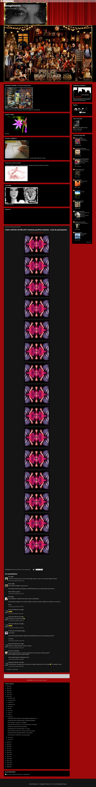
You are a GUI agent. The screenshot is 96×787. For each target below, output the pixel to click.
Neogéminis (12, 5)
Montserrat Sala (12, 650)
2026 (8, 686)
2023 (8, 692)
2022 (8, 694)
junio (9, 710)
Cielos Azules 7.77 (79, 169)
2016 (8, 750)
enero (9, 739)
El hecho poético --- (85, 223)
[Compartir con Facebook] (40, 569)
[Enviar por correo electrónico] (36, 569)
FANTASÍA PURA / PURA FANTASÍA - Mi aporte (19, 728)
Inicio (38, 676)
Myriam (10, 583)
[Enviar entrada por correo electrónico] (33, 569)
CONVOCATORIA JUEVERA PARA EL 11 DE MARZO (20, 732)
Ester (9, 576)
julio (9, 708)
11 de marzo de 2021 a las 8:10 (15, 606)
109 (81, 202)
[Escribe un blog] (38, 569)
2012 (8, 758)
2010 (8, 762)
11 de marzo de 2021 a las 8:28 (15, 620)
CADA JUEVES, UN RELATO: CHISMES (17, 722)
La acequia (77, 190)
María (9, 596)
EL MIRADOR (78, 180)
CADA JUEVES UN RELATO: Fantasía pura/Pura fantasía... (22, 730)
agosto (9, 706)
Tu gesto (82, 191)
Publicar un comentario (12, 669)
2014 (8, 754)
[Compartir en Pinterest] (42, 569)
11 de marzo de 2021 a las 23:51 (16, 640)
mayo (9, 712)
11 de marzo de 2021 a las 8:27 (15, 613)
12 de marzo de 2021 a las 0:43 (16, 647)
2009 (8, 764)
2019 (8, 744)
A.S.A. (82, 170)
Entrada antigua (64, 676)
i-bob (51, 784)
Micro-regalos (78, 232)
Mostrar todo (88, 242)
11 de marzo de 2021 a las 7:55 (15, 593)
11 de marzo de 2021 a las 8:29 (15, 627)
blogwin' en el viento (80, 222)
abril (9, 714)
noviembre (10, 700)
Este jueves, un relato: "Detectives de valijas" (85, 161)
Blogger (65, 784)
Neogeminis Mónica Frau (14, 609)
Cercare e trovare (79, 201)
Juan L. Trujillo (78, 138)
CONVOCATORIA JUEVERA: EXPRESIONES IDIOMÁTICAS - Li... (23, 718)
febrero (10, 737)
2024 (8, 690)
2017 (8, 748)
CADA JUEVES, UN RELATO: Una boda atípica (19, 735)
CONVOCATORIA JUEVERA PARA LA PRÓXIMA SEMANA (21, 720)
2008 (8, 766)
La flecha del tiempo (85, 149)
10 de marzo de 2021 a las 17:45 (16, 580)
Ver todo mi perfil (77, 130)
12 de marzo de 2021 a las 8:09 (16, 666)
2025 (8, 688)
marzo (9, 716)
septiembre (11, 704)
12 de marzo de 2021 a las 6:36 (16, 659)
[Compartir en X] (39, 569)
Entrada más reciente (11, 676)
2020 (8, 742)
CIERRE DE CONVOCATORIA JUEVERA (17, 726)
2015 (8, 752)
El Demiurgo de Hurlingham (15, 630)
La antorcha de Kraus (80, 148)
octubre (10, 702)
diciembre (10, 698)
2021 (8, 696)
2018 (8, 746)
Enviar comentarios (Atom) (40, 680)
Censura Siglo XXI (79, 211)
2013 (8, 756)
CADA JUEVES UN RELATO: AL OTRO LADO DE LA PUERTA (22, 724)
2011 (8, 760)
